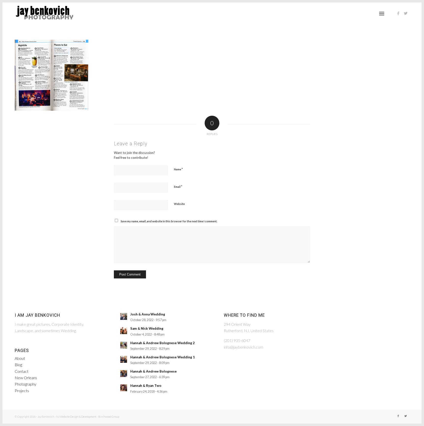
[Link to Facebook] (398, 13)
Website (179, 203)
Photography (25, 384)
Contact (21, 371)
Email (178, 186)
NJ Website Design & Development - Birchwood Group (87, 416)
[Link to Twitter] (405, 13)
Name (178, 169)
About (20, 358)
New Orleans (26, 377)
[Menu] (381, 13)
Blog (18, 364)
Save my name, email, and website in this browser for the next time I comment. (169, 221)
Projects (22, 390)
